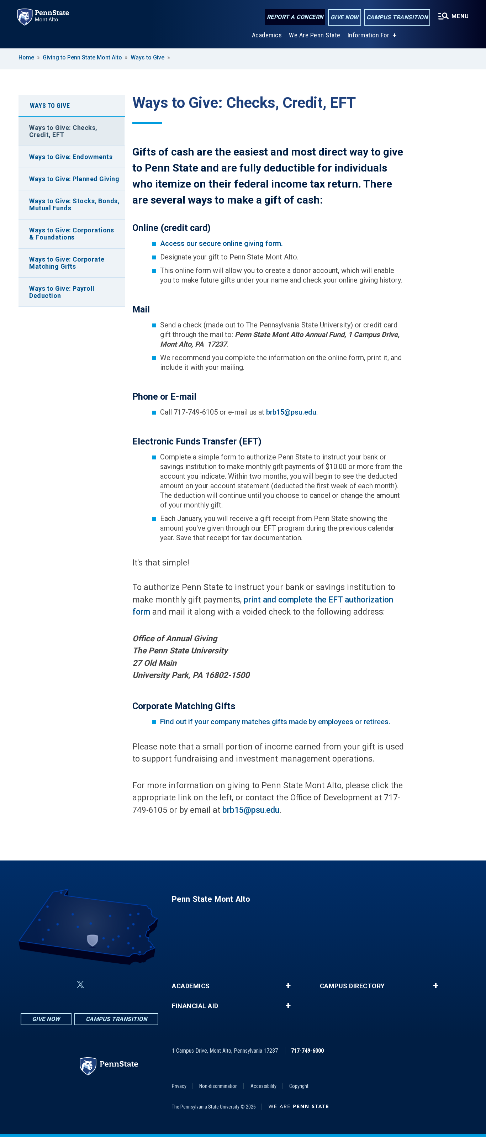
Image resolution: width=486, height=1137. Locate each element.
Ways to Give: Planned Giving (74, 179)
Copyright (298, 1086)
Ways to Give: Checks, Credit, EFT (63, 131)
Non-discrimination (218, 1086)
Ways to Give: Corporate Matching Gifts (67, 263)
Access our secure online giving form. (222, 243)
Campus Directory (352, 986)
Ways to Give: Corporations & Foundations (71, 233)
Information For (369, 35)
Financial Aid (195, 1006)
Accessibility (263, 1086)
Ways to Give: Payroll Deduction (62, 292)
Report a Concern (295, 17)
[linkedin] (63, 984)
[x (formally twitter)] (80, 984)
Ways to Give (147, 57)
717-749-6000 (307, 1050)
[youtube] (116, 984)
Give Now (345, 17)
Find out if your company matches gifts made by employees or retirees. (275, 721)
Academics (267, 35)
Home (26, 57)
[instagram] (134, 984)
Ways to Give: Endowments (70, 156)
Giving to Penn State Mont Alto (82, 57)
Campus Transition (397, 17)
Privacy (179, 1086)
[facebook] (45, 984)
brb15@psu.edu (291, 412)
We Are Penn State (314, 35)
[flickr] (97, 984)
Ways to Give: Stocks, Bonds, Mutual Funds (74, 204)
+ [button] (288, 985)
